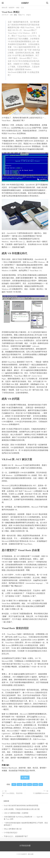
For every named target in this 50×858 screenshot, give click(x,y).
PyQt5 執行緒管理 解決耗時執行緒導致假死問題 (21, 805)
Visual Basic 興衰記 (11, 12)
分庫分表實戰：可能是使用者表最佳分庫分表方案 (22, 809)
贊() (26, 777)
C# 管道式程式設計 (11, 833)
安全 (40, 784)
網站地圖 (30, 854)
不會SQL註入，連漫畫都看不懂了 (16, 836)
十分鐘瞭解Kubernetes (40, 793)
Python (35, 784)
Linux (29, 784)
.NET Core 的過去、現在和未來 (12, 794)
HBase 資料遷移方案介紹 (13, 829)
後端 (17, 7)
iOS (25, 784)
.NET (13, 784)
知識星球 (25, 3)
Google (19, 784)
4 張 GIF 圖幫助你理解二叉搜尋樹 (16, 813)
